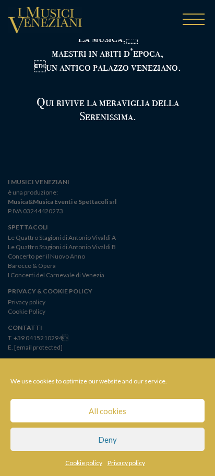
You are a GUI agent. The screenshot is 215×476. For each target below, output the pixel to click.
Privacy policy (126, 463)
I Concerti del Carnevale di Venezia (56, 275)
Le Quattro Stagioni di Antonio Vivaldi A (62, 237)
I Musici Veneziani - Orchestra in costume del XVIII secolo (45, 21)
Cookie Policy (26, 311)
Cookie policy (83, 463)
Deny (107, 439)
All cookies (107, 411)
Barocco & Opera (32, 265)
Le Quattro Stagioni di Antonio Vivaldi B (62, 247)
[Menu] (194, 20)
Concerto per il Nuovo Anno (46, 256)
